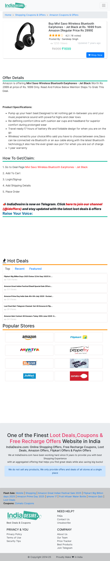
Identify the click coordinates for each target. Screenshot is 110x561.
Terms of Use (14, 537)
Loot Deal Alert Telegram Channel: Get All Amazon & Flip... (28, 306)
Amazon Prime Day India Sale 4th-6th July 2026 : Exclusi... (28, 296)
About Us (62, 534)
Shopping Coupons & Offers (30, 14)
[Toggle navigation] (104, 5)
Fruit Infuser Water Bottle (72, 496)
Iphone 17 (52, 496)
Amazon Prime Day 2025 (30, 496)
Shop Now (96, 55)
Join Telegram (64, 547)
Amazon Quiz (95, 496)
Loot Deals (9, 499)
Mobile (19, 493)
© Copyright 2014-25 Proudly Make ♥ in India (55, 557)
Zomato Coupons (24, 503)
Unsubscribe (64, 522)
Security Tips (14, 541)
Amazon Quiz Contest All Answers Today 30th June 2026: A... (30, 316)
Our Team (62, 537)
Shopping (30, 493)
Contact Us (63, 519)
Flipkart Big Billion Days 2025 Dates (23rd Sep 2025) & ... (28, 276)
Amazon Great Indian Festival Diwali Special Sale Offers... (28, 286)
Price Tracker (64, 541)
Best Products (64, 544)
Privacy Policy (14, 534)
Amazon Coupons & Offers (63, 14)
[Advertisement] (55, 66)
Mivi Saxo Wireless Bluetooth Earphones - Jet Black (56, 167)
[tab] (7, 269)
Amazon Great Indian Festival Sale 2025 (59, 493)
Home (8, 14)
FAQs (60, 515)
